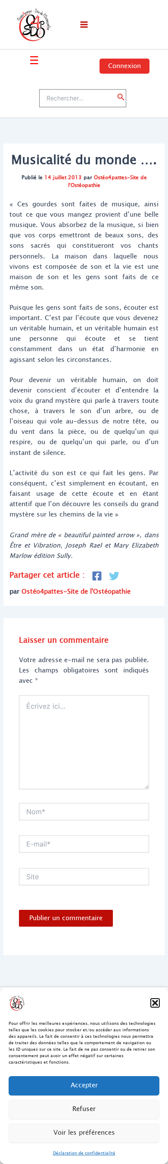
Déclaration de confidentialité (84, 1153)
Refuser (84, 1109)
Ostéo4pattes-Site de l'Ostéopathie (107, 181)
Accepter (84, 1085)
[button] (155, 1003)
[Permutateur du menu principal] (84, 25)
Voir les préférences (84, 1133)
